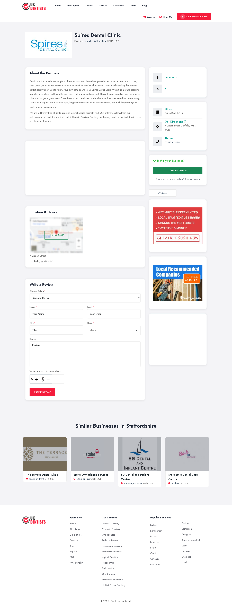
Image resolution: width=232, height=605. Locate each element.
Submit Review (42, 392)
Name (32, 307)
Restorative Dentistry (111, 551)
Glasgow (186, 534)
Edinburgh (187, 528)
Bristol (153, 547)
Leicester (186, 551)
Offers (133, 5)
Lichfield (88, 41)
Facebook (171, 77)
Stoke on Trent (36, 479)
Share (164, 193)
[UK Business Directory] (177, 283)
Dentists (103, 5)
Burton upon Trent (133, 483)
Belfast (153, 525)
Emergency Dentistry (112, 546)
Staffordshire (99, 41)
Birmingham (156, 531)
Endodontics (108, 568)
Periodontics (108, 562)
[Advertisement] (85, 169)
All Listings (75, 529)
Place (89, 323)
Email (89, 307)
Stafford (176, 483)
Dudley (185, 523)
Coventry (154, 559)
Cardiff (153, 553)
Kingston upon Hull (191, 540)
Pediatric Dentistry (111, 540)
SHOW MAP (56, 235)
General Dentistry (110, 523)
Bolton (153, 536)
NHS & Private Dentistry (113, 585)
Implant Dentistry (110, 557)
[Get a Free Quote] (177, 225)
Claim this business (178, 170)
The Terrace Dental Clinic (42, 475)
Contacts (89, 5)
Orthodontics (108, 534)
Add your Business (196, 16)
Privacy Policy (76, 562)
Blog (144, 5)
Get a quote (73, 5)
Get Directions (174, 122)
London (185, 562)
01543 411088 (172, 142)
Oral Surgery (108, 574)
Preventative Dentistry (112, 579)
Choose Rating (37, 291)
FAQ (72, 557)
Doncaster (155, 564)
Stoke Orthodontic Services (91, 475)
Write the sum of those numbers (45, 371)
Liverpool (186, 556)
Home (58, 5)
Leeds (184, 545)
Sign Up (167, 17)
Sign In (151, 17)
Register (73, 551)
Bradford (154, 542)
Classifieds (118, 5)
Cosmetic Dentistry (111, 529)
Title (32, 323)
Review (33, 339)
